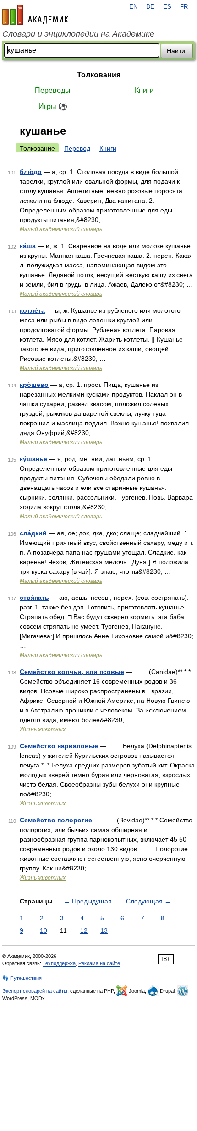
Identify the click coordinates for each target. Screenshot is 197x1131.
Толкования (98, 75)
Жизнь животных (43, 729)
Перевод (77, 148)
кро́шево (34, 384)
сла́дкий (33, 533)
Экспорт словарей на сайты (34, 991)
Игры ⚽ (52, 106)
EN (133, 7)
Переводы (53, 90)
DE (150, 7)
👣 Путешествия (22, 978)
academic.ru (35, 15)
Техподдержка (59, 963)
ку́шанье (33, 458)
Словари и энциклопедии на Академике (78, 33)
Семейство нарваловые (59, 746)
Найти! (177, 50)
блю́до (31, 171)
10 (43, 930)
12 (84, 930)
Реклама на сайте (99, 963)
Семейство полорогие (56, 820)
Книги (144, 90)
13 (104, 930)
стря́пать (34, 597)
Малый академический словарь (61, 229)
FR (184, 7)
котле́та (32, 310)
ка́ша (28, 246)
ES (167, 7)
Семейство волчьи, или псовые (72, 671)
